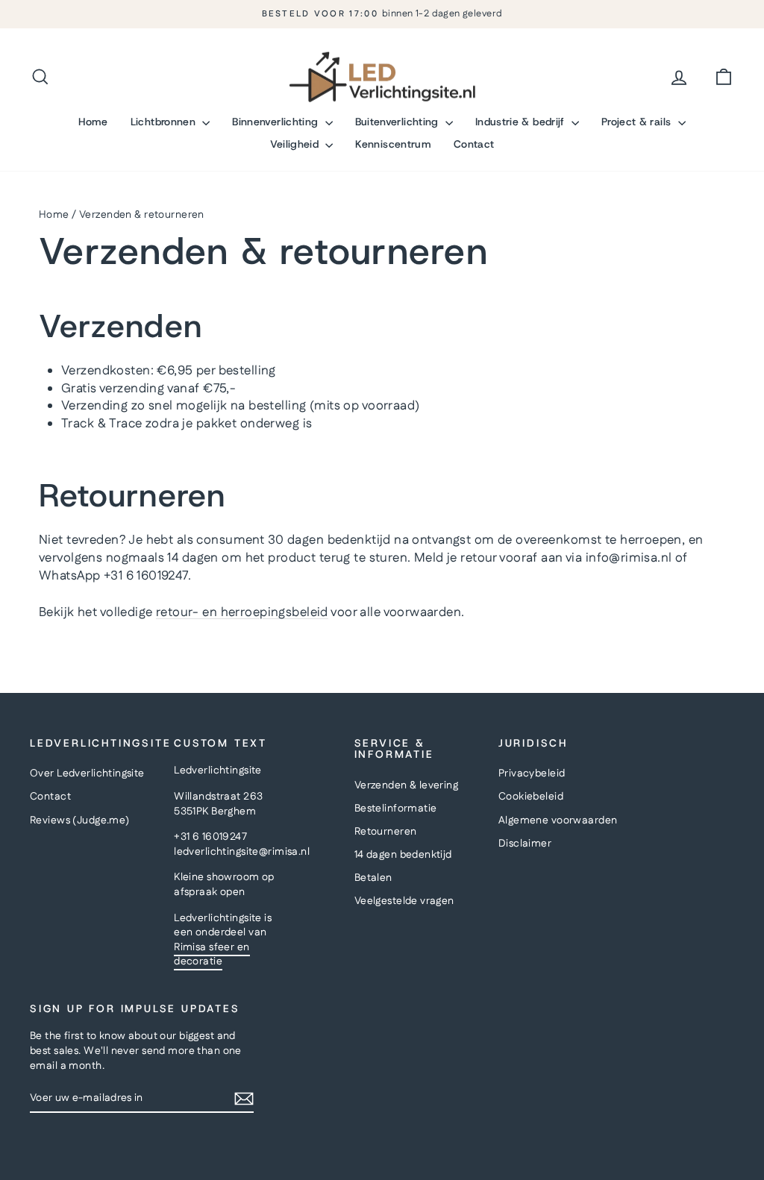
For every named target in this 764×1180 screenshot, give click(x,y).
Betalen (373, 877)
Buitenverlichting (398, 121)
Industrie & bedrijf (521, 121)
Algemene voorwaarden (558, 820)
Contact (474, 144)
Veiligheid (296, 144)
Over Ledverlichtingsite (87, 773)
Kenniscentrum (393, 144)
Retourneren (385, 831)
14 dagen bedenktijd (403, 854)
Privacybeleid (532, 773)
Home (92, 121)
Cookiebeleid (530, 796)
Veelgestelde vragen (404, 901)
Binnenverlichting (276, 121)
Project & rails (637, 121)
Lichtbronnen (165, 121)
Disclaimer (524, 843)
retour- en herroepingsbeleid (242, 612)
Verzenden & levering (406, 785)
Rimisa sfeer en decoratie (211, 955)
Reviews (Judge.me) (80, 820)
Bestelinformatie (395, 808)
